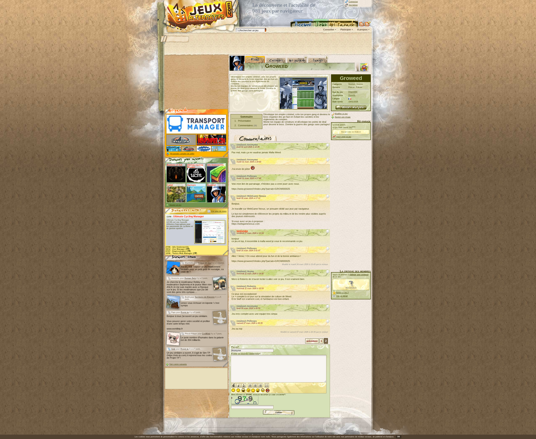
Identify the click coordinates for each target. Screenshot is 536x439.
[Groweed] (351, 107)
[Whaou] (243, 390)
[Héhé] (248, 390)
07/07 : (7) (178, 251)
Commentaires (245, 125)
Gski (173, 349)
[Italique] (238, 385)
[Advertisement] (268, 44)
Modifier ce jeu (341, 114)
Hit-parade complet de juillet (182, 154)
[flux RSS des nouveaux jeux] (362, 23)
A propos (362, 29)
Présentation (244, 121)
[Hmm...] (253, 390)
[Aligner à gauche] (250, 385)
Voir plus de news (219, 211)
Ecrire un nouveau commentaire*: (246, 354)
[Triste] (263, 390)
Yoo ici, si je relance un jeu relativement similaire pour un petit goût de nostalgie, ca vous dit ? (202, 269)
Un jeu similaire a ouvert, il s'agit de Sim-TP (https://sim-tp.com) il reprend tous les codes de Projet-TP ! (189, 355)
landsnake (242, 231)
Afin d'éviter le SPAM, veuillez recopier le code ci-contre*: (258, 394)
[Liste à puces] (266, 385)
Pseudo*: (235, 347)
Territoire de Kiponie (205, 297)
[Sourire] (233, 390)
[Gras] (233, 385)
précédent (312, 341)
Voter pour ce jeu (343, 137)
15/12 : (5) (178, 249)
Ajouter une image (342, 117)
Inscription (353, 5)
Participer (345, 29)
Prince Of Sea (204, 263)
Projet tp (185, 312)
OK (398, 437)
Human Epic (190, 278)
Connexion (353, 2)
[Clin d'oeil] (238, 390)
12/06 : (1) (181, 253)
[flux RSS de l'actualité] (368, 23)
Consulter (328, 29)
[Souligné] (243, 385)
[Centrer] (255, 385)
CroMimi (206, 334)
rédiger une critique (358, 275)
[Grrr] (267, 390)
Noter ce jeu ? (342, 293)
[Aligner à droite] (260, 385)
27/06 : (177, 247)
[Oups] (258, 390)
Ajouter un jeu (175, 205)
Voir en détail (342, 296)
